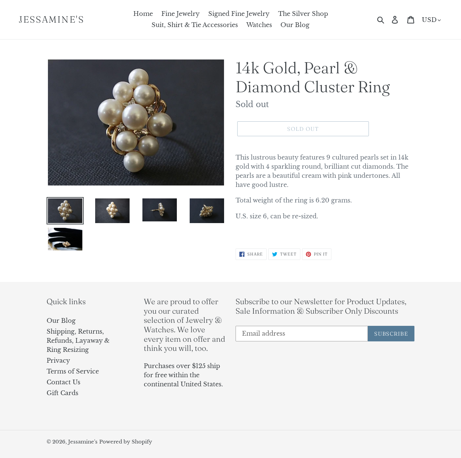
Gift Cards (62, 393)
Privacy (58, 360)
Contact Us (63, 382)
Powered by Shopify (125, 441)
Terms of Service (73, 371)
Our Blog (61, 320)
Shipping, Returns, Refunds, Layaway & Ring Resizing (78, 341)
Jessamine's (51, 19)
